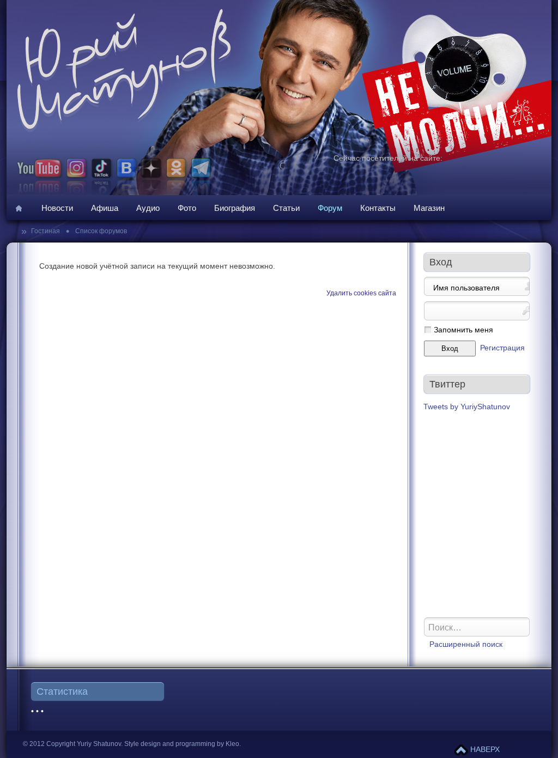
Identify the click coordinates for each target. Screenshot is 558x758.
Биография (234, 208)
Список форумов (100, 231)
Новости (57, 208)
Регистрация (502, 348)
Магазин (429, 208)
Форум (330, 208)
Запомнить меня (463, 330)
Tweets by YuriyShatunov (466, 407)
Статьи (286, 208)
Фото (187, 208)
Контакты (378, 208)
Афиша (104, 208)
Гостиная (46, 231)
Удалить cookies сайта (361, 293)
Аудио (148, 208)
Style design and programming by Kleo (181, 744)
